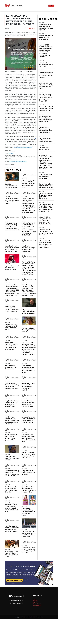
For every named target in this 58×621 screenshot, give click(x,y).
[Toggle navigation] (51, 6)
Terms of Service (37, 604)
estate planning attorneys (30, 138)
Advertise (35, 600)
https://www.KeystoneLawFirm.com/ (23, 147)
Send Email (10, 153)
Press (34, 599)
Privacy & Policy (37, 605)
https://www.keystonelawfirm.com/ (17, 161)
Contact (35, 602)
